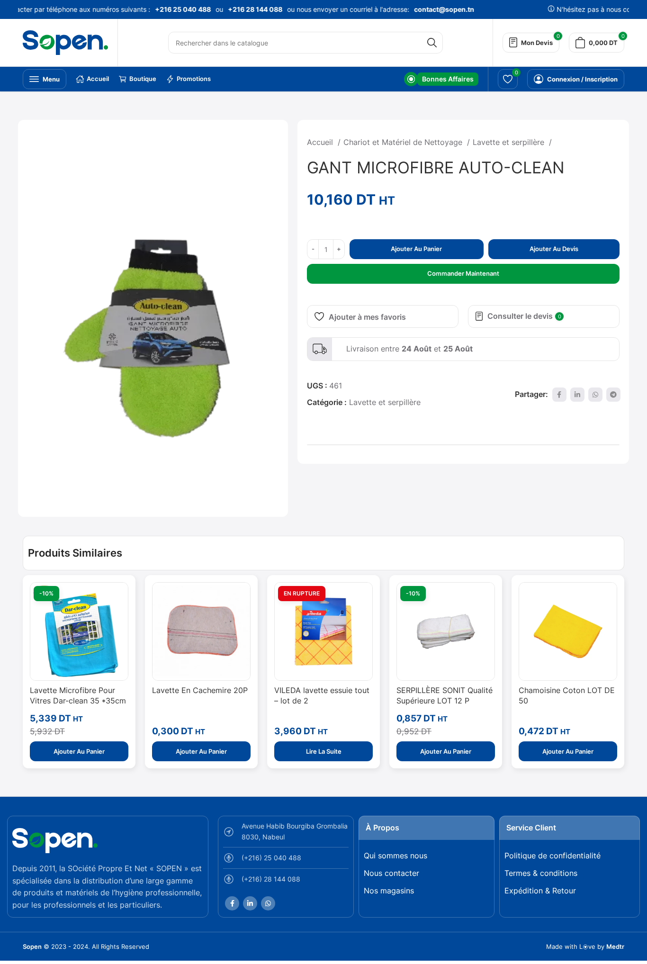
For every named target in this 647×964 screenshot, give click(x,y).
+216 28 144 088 (248, 9)
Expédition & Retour (540, 890)
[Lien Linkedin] (577, 394)
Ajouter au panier (416, 248)
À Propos (382, 827)
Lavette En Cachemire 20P (200, 690)
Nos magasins (389, 890)
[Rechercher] (432, 43)
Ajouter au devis (554, 248)
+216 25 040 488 (176, 9)
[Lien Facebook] (559, 394)
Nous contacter (391, 873)
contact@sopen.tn (437, 9)
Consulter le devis (524, 316)
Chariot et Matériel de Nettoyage (404, 142)
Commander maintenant (463, 273)
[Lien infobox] (441, 79)
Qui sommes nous (395, 855)
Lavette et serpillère (510, 142)
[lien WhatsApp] (595, 394)
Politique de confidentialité (552, 855)
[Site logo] (65, 41)
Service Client (531, 827)
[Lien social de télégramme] (613, 394)
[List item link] (286, 860)
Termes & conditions (540, 873)
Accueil (321, 142)
